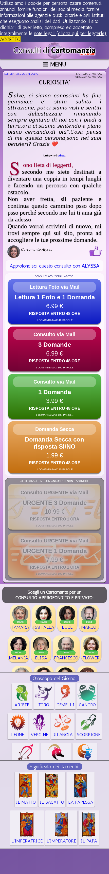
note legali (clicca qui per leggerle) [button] (70, 33)
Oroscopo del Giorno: (54, 678)
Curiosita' (54, 82)
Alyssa (61, 155)
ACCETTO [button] (10, 39)
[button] (54, 301)
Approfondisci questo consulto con (54, 266)
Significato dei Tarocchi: (55, 767)
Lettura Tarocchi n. (21, 73)
